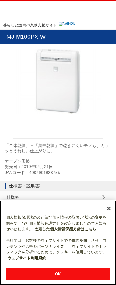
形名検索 (96, 8)
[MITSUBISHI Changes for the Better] (26, 9)
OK (58, 274)
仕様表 (13, 197)
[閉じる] (108, 208)
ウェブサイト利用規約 (26, 258)
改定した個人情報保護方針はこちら (65, 229)
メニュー (108, 8)
